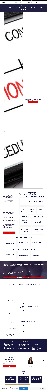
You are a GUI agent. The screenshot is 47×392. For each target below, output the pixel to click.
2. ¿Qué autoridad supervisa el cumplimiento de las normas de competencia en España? (23, 379)
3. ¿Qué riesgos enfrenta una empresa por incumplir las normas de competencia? (36, 379)
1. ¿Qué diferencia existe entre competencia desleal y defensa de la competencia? (10, 379)
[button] (17, 360)
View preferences (42, 388)
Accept (24, 388)
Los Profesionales (29, 2)
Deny (32, 388)
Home (16, 2)
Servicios (21, 2)
